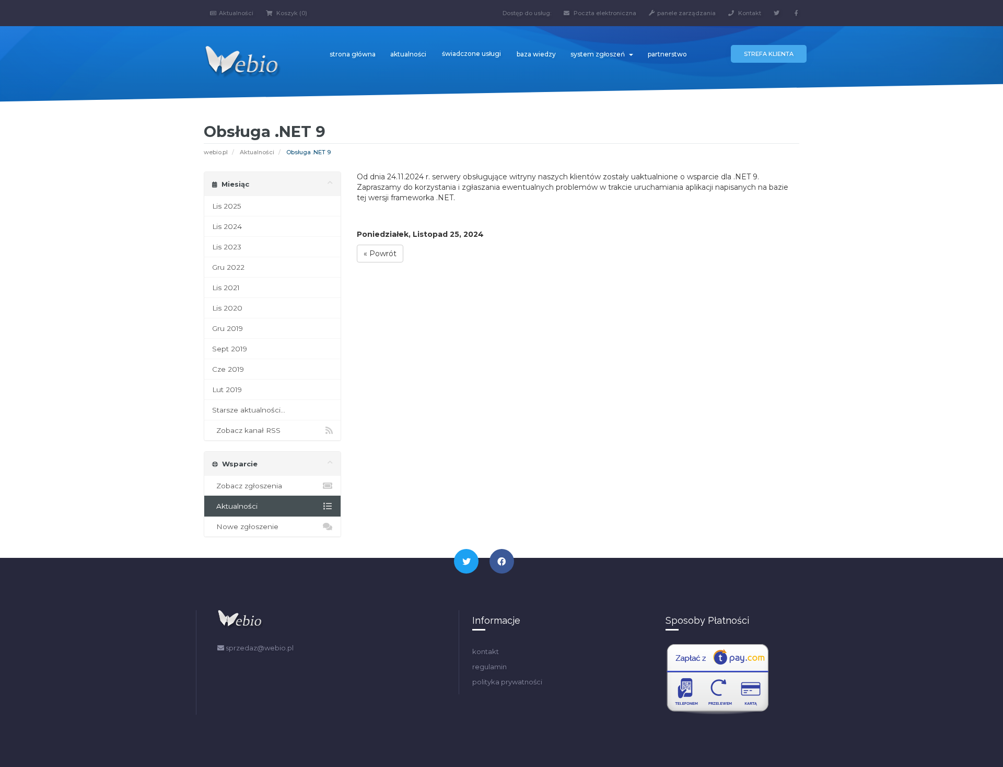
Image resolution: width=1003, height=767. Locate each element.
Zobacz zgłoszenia (247, 486)
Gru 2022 (228, 267)
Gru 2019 (227, 328)
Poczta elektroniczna (604, 13)
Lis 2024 (227, 226)
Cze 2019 (228, 369)
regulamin (489, 666)
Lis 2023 (226, 247)
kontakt (485, 651)
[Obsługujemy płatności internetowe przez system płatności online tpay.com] (718, 679)
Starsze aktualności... (248, 410)
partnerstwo (667, 54)
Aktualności (236, 13)
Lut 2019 (227, 389)
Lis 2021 (226, 287)
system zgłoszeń (599, 54)
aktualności (408, 54)
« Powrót (380, 253)
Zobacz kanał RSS (246, 430)
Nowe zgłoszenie (245, 526)
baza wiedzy (536, 54)
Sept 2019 (229, 349)
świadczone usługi (471, 54)
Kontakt (749, 13)
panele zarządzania (686, 13)
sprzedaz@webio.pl (259, 648)
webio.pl (216, 152)
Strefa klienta (769, 54)
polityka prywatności (507, 682)
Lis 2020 (227, 308)
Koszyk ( (291, 13)
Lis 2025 (226, 206)
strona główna (353, 54)
